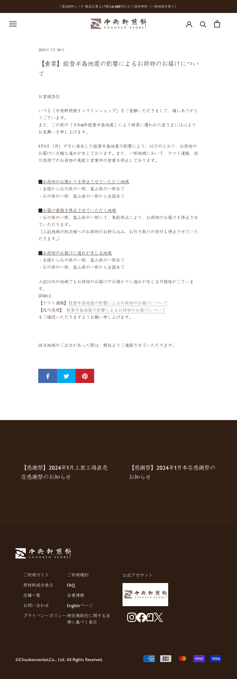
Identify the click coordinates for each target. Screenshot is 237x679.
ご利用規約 (78, 575)
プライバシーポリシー (44, 616)
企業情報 (75, 595)
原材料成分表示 (38, 585)
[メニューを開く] (13, 24)
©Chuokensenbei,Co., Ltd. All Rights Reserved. (59, 659)
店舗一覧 (31, 595)
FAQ (71, 585)
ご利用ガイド (36, 575)
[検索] (203, 24)
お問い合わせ (36, 605)
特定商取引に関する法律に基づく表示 (88, 619)
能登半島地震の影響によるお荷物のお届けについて (118, 303)
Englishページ (80, 605)
